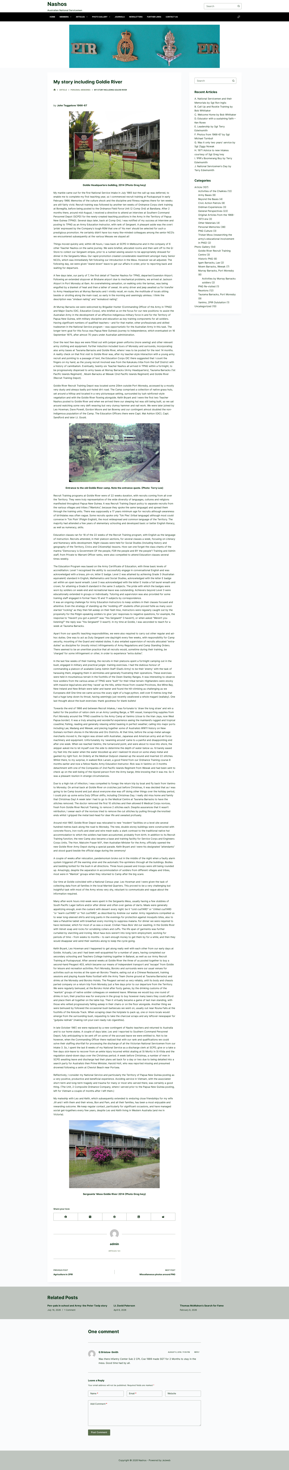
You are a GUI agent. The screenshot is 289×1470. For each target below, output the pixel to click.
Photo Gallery (99, 17)
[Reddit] (163, 1217)
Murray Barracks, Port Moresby (216, 270)
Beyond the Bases (208, 199)
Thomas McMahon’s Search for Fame (202, 1305)
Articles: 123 (114, 1251)
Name (94, 1393)
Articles (80, 17)
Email (132, 1393)
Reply (196, 1352)
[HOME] (54, 90)
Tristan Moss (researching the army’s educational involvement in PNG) (216, 238)
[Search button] (238, 6)
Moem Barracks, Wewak (211, 266)
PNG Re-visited (207, 286)
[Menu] (239, 17)
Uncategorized (202, 306)
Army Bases (205, 194)
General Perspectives (210, 210)
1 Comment (69, 1310)
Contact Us (172, 17)
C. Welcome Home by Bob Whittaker (215, 114)
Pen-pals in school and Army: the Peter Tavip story (77, 1305)
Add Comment (98, 1403)
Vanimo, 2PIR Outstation (212, 302)
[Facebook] (66, 1217)
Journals (120, 17)
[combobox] (212, 81)
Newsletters (136, 17)
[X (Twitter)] (90, 1217)
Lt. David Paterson (124, 1305)
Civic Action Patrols (209, 202)
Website (172, 1393)
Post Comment (99, 1432)
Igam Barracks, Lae (209, 262)
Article (198, 187)
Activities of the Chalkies (212, 191)
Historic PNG (205, 258)
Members (64, 17)
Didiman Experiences (210, 207)
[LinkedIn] (139, 1217)
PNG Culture (205, 230)
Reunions (203, 290)
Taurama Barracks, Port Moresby (217, 294)
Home (52, 17)
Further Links (154, 17)
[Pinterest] (114, 1217)
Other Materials (207, 222)
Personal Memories (209, 226)
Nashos (57, 4)
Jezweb (166, 1460)
